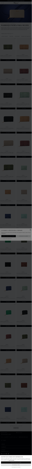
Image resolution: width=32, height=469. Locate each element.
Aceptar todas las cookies (16, 462)
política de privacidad (11, 460)
